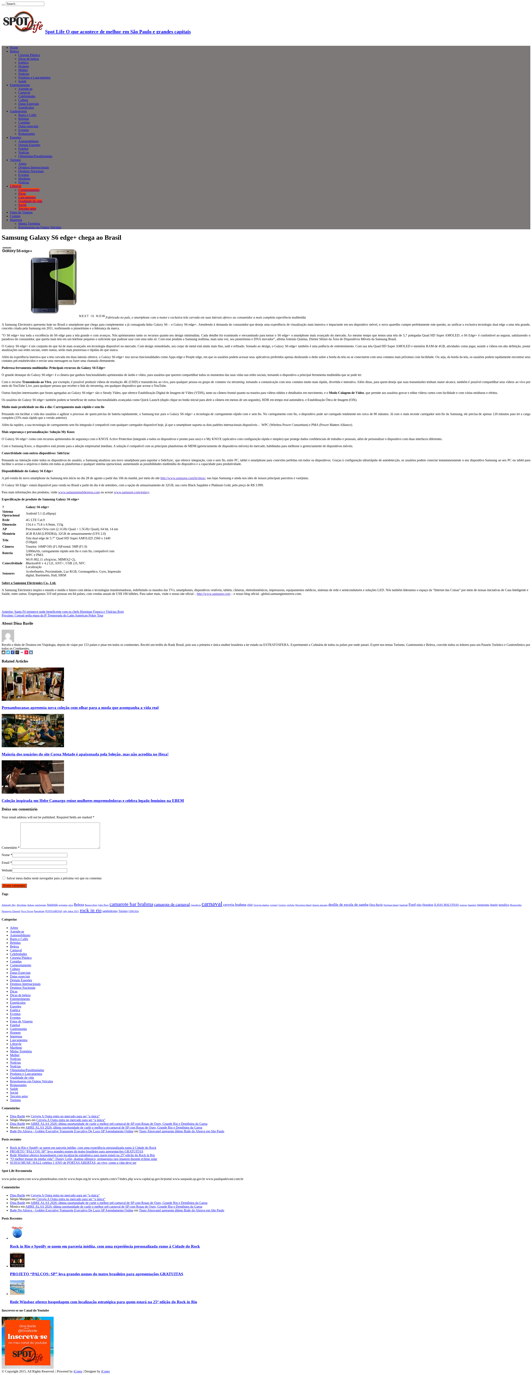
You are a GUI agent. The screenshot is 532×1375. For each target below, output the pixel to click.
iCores (78, 1371)
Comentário (11, 847)
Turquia (123, 911)
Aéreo (22, 163)
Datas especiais (28, 126)
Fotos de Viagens (21, 212)
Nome (6, 855)
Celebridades (26, 96)
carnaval (212, 903)
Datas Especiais (28, 103)
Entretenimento (20, 85)
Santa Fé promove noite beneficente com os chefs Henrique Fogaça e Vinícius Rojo (63, 611)
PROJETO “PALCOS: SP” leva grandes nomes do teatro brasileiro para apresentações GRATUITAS (76, 1151)
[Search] (3, 4)
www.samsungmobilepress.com (79, 492)
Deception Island (303, 905)
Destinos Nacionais (31, 171)
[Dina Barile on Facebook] (13, 653)
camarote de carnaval (172, 904)
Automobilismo (28, 141)
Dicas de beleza (28, 59)
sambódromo (110, 911)
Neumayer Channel (11, 911)
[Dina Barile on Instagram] (31, 653)
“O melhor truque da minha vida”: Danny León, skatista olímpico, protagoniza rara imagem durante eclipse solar (83, 1159)
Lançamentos (27, 197)
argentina (63, 905)
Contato (15, 216)
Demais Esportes (29, 145)
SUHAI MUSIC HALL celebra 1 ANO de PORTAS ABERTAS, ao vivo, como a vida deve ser (73, 1162)
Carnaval (24, 92)
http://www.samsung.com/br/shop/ (182, 478)
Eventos (23, 130)
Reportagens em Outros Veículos (39, 227)
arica (70, 905)
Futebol (23, 148)
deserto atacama (320, 905)
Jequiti (494, 904)
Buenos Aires (91, 905)
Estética (23, 62)
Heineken (427, 904)
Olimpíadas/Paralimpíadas (35, 156)
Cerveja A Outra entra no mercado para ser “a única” (65, 1116)
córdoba (290, 905)
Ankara (30, 905)
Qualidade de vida (30, 201)
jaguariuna (483, 904)
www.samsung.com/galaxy (131, 492)
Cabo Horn (103, 905)
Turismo (15, 160)
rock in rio (91, 910)
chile (250, 904)
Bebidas (23, 118)
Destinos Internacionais (33, 167)
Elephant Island (391, 905)
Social (22, 205)
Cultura (23, 100)
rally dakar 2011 (71, 911)
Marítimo (24, 178)
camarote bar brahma (131, 904)
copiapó (274, 905)
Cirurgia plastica (261, 905)
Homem (23, 66)
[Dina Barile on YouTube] (26, 653)
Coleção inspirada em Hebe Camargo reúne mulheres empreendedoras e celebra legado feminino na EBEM (93, 800)
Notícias (23, 74)
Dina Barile (376, 904)
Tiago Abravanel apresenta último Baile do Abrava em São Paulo (181, 1131)
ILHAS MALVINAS (446, 904)
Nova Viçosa (27, 911)
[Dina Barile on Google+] (17, 653)
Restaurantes (26, 133)
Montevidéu (516, 905)
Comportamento (28, 190)
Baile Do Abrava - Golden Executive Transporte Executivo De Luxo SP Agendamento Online (71, 1131)
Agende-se (25, 89)
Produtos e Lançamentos (34, 77)
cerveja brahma (234, 904)
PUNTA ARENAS (53, 911)
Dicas (22, 193)
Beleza (14, 51)
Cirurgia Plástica (29, 55)
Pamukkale (39, 911)
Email (5, 862)
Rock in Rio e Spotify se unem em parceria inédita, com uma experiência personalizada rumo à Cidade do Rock (83, 1147)
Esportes (15, 137)
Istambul (472, 905)
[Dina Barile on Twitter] (8, 653)
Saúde (22, 81)
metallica (504, 904)
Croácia (282, 905)
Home (14, 47)
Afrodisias (21, 905)
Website (7, 870)
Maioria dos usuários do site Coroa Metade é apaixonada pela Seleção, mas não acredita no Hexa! (85, 754)
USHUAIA (133, 911)
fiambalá (403, 905)
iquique (463, 905)
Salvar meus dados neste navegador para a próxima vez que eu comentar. (54, 878)
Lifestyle (15, 186)
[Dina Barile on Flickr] (22, 653)
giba (418, 904)
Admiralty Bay (9, 905)
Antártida (52, 904)
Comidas (24, 122)
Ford (412, 904)
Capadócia (196, 905)
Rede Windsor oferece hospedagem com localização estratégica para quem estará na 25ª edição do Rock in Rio (82, 1155)
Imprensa (16, 220)
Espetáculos (26, 107)
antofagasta (40, 905)
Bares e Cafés (27, 115)
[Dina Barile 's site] (3, 653)
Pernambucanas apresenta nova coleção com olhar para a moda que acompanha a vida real (80, 707)
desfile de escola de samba (348, 904)
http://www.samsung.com (213, 594)
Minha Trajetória (29, 223)
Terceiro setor (27, 208)
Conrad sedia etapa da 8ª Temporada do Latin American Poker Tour (52, 615)
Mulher (23, 70)
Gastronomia (18, 111)
